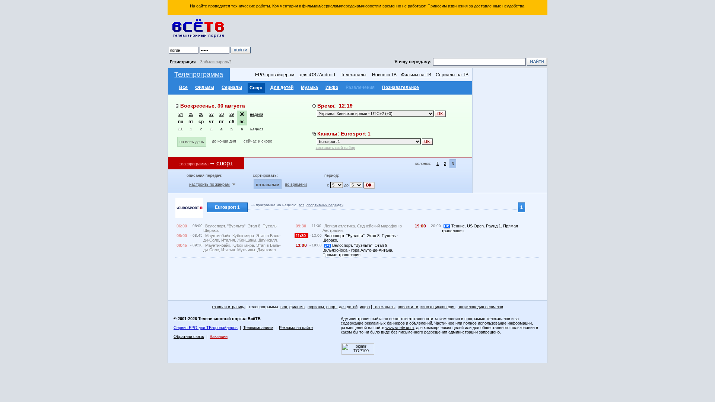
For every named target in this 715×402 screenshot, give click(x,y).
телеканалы (384, 306)
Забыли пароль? (215, 62)
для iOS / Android (317, 74)
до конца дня (224, 141)
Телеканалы (353, 74)
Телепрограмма (198, 74)
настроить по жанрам (209, 184)
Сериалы (232, 87)
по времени (296, 184)
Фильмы (204, 87)
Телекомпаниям (258, 327)
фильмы (297, 306)
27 (211, 114)
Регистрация (183, 62)
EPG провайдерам (274, 74)
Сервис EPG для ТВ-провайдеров (206, 327)
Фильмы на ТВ (416, 74)
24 (180, 114)
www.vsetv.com (399, 327)
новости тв (408, 306)
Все (183, 87)
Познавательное (400, 87)
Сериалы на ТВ (452, 74)
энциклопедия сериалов (480, 306)
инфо (365, 306)
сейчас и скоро (258, 141)
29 (231, 114)
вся (301, 205)
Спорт (256, 87)
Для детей (281, 87)
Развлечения (360, 87)
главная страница (228, 306)
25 (191, 114)
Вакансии (219, 336)
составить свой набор (335, 148)
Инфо (331, 87)
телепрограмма (194, 164)
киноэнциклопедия (437, 306)
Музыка (309, 87)
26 (201, 114)
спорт (331, 306)
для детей (348, 306)
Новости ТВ (384, 74)
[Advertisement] (400, 37)
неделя (256, 114)
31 (180, 129)
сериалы (316, 306)
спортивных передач (324, 205)
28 (221, 114)
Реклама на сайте (296, 327)
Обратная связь (189, 336)
